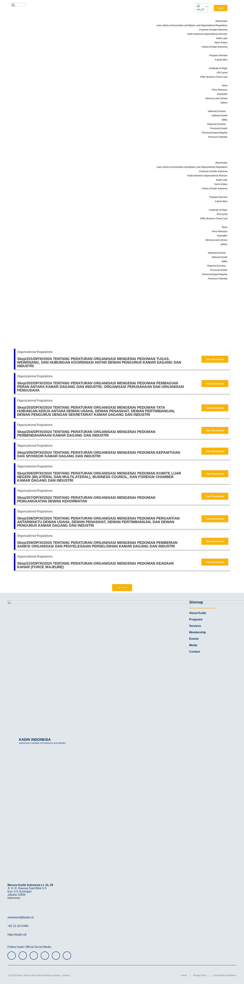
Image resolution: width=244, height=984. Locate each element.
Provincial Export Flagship (214, 132)
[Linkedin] (67, 955)
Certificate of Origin (218, 68)
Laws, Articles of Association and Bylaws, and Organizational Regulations (191, 25)
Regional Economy (216, 124)
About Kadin (221, 21)
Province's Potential (217, 137)
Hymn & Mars (220, 42)
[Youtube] (45, 955)
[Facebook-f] (23, 955)
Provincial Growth (218, 128)
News (224, 85)
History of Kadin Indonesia (214, 47)
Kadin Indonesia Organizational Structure (207, 34)
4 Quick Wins (221, 59)
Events (222, 141)
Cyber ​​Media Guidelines (224, 975)
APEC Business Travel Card (213, 77)
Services (219, 63)
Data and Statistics (213, 106)
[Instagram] (12, 955)
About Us (219, 16)
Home (184, 975)
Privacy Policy (200, 975)
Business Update (216, 149)
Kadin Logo (221, 38)
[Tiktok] (56, 955)
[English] (200, 8)
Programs (218, 51)
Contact (221, 154)
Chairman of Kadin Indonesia (213, 29)
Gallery (223, 102)
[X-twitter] (34, 955)
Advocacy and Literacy (216, 98)
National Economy (217, 111)
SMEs (224, 120)
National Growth (219, 115)
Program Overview (218, 55)
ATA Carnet (222, 72)
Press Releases (219, 90)
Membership (219, 145)
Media (220, 81)
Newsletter (222, 94)
